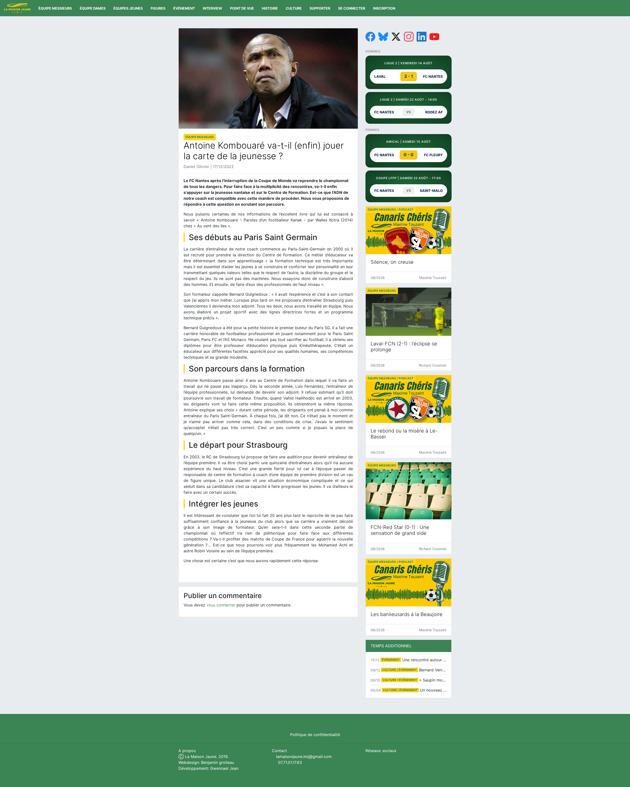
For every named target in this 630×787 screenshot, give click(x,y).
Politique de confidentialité (315, 734)
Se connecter (351, 8)
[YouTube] (434, 37)
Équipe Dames (93, 8)
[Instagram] (409, 37)
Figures (158, 8)
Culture (294, 8)
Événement (184, 8)
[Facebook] (370, 37)
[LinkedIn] (421, 37)
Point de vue (242, 8)
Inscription (384, 8)
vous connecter (220, 604)
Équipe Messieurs (55, 8)
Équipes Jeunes (128, 8)
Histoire (270, 8)
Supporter (320, 8)
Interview (212, 8)
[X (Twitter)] (396, 37)
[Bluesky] (383, 37)
